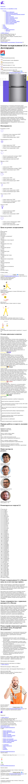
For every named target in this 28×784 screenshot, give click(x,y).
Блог (4, 24)
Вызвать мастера (4, 430)
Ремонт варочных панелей (12, 13)
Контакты (8, 30)
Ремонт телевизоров (10, 19)
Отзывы (5, 27)
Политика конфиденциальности (8, 727)
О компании (6, 28)
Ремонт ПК (8, 15)
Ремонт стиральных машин (12, 17)
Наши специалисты (10, 29)
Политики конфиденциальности (16, 72)
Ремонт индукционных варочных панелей (15, 14)
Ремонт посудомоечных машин (13, 21)
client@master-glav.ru (5, 725)
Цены (4, 26)
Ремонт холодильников (11, 20)
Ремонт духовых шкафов (11, 22)
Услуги (4, 10)
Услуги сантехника (10, 23)
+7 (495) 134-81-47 (5, 32)
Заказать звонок (16, 71)
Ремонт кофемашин (10, 12)
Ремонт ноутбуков (10, 16)
